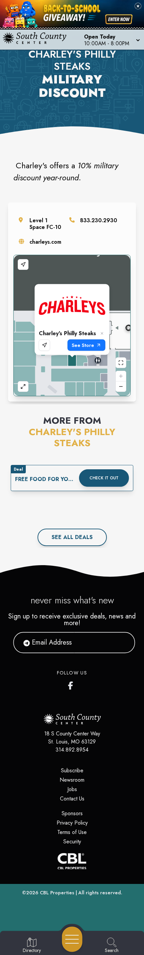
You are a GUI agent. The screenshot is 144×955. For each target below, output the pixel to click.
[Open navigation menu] (72, 939)
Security (72, 841)
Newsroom (72, 780)
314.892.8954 (72, 750)
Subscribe (72, 770)
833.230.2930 (98, 220)
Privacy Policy (72, 823)
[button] (111, 39)
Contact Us (72, 798)
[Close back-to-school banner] (138, 6)
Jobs (72, 789)
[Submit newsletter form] (122, 643)
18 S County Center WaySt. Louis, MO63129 (72, 737)
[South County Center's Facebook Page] (72, 684)
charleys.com (45, 242)
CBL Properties (57, 892)
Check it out (104, 478)
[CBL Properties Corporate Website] (72, 861)
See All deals (72, 537)
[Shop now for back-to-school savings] (119, 19)
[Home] (37, 39)
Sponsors (72, 813)
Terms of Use (72, 832)
